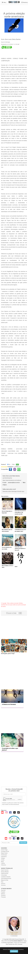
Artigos (3, 858)
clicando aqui (20, 491)
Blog (2, 861)
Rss (2, 882)
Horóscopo (4, 855)
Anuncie (3, 885)
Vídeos (3, 863)
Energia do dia (5, 851)
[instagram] (6, 812)
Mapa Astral (4, 853)
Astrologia (7, 42)
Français (3, 897)
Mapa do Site (4, 880)
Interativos (4, 856)
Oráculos (3, 865)
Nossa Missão (5, 872)
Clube (2, 860)
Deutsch (3, 895)
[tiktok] (18, 812)
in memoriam (14, 936)
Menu (4, 2)
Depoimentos (4, 873)
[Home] (14, 821)
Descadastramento (6, 878)
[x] (14, 812)
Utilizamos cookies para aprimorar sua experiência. (13, 949)
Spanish (3, 890)
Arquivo (3, 883)
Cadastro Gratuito (5, 877)
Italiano (3, 893)
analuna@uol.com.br (14, 482)
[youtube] (2, 812)
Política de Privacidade (20, 942)
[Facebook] (10, 812)
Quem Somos (4, 870)
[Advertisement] (14, 587)
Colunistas (4, 875)
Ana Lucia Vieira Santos (13, 39)
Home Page (4, 850)
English (3, 892)
